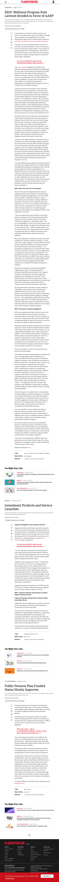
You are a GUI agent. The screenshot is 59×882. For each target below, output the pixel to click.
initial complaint (22, 67)
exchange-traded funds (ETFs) (31, 634)
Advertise (33, 858)
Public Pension (27, 789)
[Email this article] (11, 33)
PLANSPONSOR (20, 868)
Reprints (42, 458)
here (29, 447)
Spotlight (20, 853)
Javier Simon (14, 517)
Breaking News (21, 854)
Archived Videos (8, 860)
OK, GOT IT (47, 876)
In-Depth (7, 851)
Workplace (47, 453)
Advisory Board (34, 853)
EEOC (28, 453)
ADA (25, 453)
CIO (6, 868)
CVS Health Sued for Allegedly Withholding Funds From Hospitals (35, 475)
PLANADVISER (11, 868)
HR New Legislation (39, 453)
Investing (19, 808)
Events (6, 856)
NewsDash (20, 849)
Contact (32, 851)
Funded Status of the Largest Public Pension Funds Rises (35, 810)
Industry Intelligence (9, 858)
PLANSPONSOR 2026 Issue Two (48, 849)
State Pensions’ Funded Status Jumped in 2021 (32, 826)
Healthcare (32, 453)
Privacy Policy (34, 856)
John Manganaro (16, 26)
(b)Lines (19, 851)
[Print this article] (11, 48)
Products (8, 500)
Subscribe (46, 854)
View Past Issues (47, 852)
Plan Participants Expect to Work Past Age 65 (32, 490)
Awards (6, 854)
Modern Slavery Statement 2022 (39, 872)
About (32, 849)
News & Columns (9, 849)
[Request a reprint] (11, 45)
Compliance (8, 7)
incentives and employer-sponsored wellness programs (31, 41)
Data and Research (22, 488)
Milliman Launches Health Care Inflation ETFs (32, 671)
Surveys (6, 853)
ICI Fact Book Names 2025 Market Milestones (31, 663)
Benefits (19, 480)
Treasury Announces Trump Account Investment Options (33, 655)
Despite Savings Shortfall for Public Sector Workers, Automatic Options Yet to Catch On (34, 819)
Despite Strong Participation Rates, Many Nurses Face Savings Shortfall (34, 483)
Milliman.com (20, 783)
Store (32, 860)
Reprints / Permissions (36, 854)
